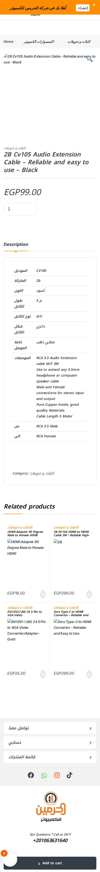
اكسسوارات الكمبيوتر (39, 41)
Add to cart (52, 863)
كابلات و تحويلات (79, 41)
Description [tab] (16, 244)
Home (8, 41)
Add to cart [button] (42, 594)
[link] (31, 775)
